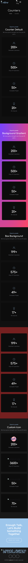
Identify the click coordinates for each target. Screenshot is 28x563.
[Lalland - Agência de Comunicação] (4, 2)
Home (10, 13)
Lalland (11, 560)
